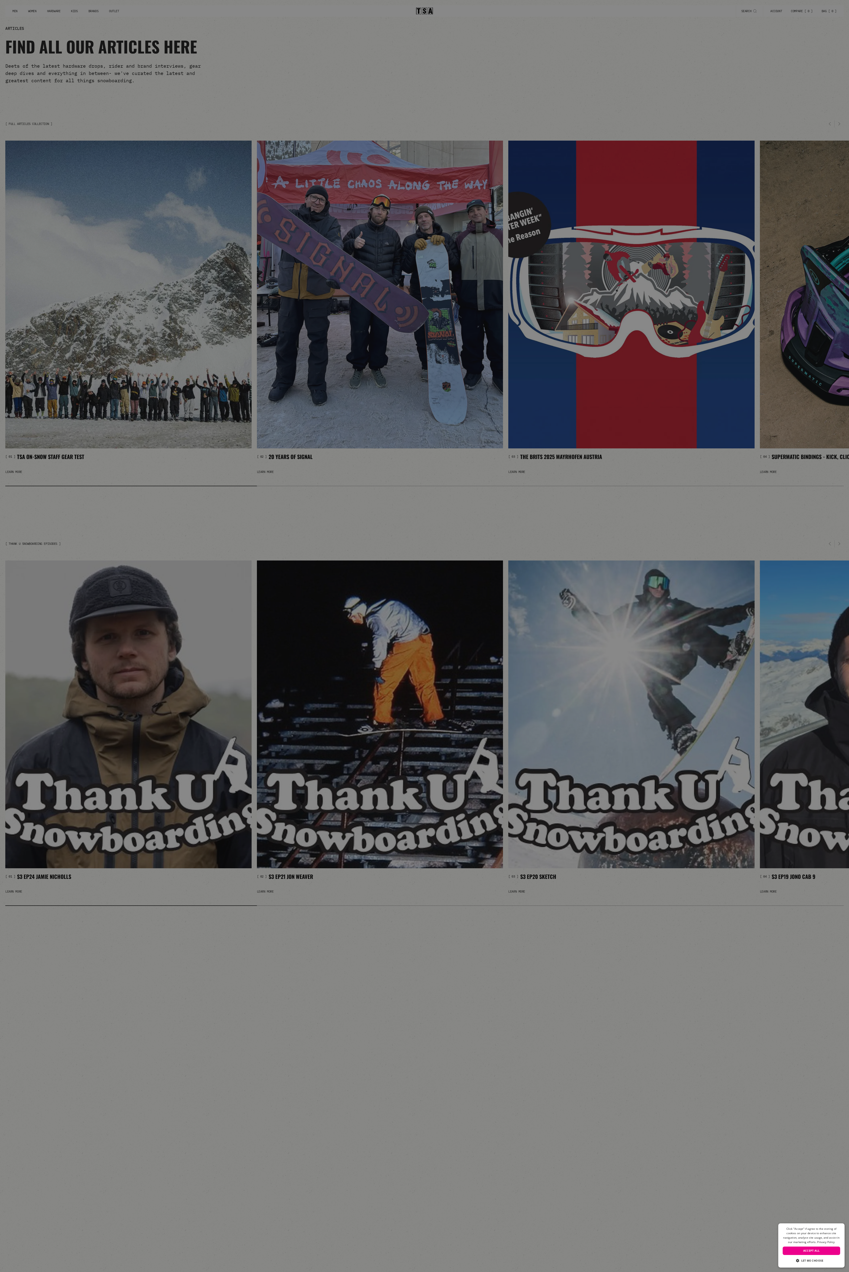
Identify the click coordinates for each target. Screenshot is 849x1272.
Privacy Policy (826, 1242)
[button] (811, 1260)
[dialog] (811, 1245)
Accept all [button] (811, 1251)
